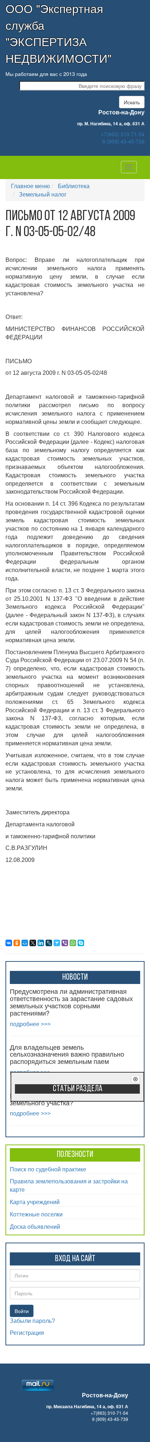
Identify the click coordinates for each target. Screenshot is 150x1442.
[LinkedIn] (41, 943)
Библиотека (74, 186)
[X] (32, 943)
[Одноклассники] (16, 943)
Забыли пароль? (32, 1321)
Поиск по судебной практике (48, 1169)
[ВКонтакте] (8, 943)
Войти (22, 1311)
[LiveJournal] (49, 943)
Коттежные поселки (36, 1214)
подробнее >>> (30, 1024)
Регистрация (27, 1333)
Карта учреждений (35, 1202)
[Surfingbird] (57, 943)
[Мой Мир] (24, 943)
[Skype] (81, 943)
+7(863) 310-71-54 (123, 134)
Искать (132, 102)
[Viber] (65, 943)
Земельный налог (43, 194)
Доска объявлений (35, 1226)
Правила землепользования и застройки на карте (69, 1185)
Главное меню (30, 186)
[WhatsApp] (73, 943)
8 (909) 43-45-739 (123, 141)
